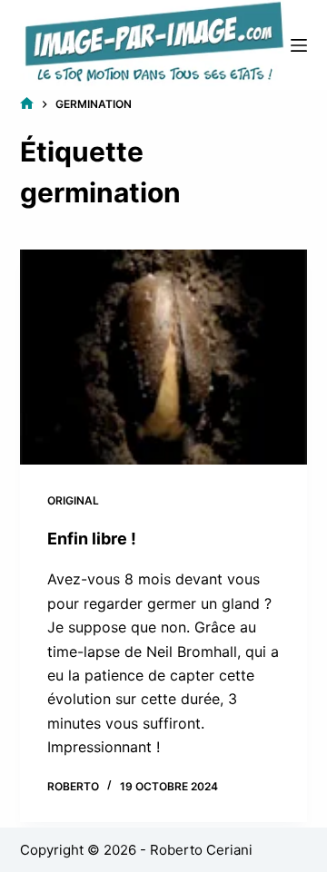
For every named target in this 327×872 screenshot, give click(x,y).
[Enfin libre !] (164, 357)
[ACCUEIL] (27, 104)
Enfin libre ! (91, 538)
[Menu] (299, 45)
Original (73, 500)
